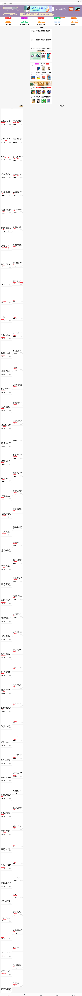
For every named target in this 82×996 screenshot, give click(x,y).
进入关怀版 (79, 1)
